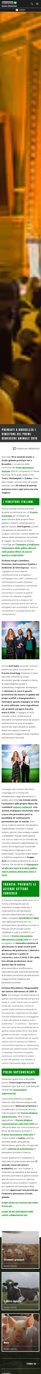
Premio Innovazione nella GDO (17, 1134)
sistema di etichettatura (20, 1149)
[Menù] (36, 4)
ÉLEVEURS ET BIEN (29, 918)
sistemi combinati (22, 807)
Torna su (31, 1363)
